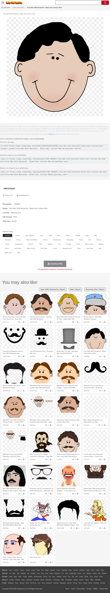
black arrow (89, 244)
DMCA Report (9, 188)
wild (95, 235)
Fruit (39, 583)
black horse (31, 248)
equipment (19, 244)
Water (88, 570)
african (7, 244)
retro (7, 248)
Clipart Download (18, 7)
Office (92, 580)
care (78, 244)
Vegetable (63, 583)
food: (4, 583)
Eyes (53, 576)
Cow (38, 573)
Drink (27, 583)
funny (18, 240)
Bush (92, 570)
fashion (31, 244)
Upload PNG (103, 589)
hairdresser (57, 240)
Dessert (22, 583)
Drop (102, 570)
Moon (70, 570)
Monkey (89, 573)
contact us (51, 134)
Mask (10, 576)
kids (58, 235)
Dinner (75, 583)
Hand (101, 576)
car (89, 240)
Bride (19, 576)
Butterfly (23, 573)
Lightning (64, 570)
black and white (31, 240)
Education (49, 580)
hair (87, 235)
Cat (28, 573)
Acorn (10, 570)
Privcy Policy (81, 589)
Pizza (80, 583)
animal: (5, 573)
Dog (42, 573)
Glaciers (52, 570)
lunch (55, 248)
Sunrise (75, 570)
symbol (7, 235)
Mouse (95, 573)
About (67, 589)
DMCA (95, 589)
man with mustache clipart (52, 289)
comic (18, 235)
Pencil (42, 580)
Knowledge (68, 580)
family (25, 576)
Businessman (38, 576)
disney (77, 235)
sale (100, 248)
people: (5, 576)
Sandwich (49, 583)
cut (59, 244)
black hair (8, 252)
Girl (73, 576)
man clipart (75, 289)
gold (50, 235)
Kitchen (69, 583)
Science (81, 580)
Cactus (28, 570)
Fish (62, 573)
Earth (38, 570)
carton (45, 240)
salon (68, 235)
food (81, 240)
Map (62, 580)
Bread (90, 583)
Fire (42, 570)
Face (91, 576)
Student (11, 580)
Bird (18, 573)
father (81, 576)
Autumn (16, 570)
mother (30, 576)
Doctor (45, 576)
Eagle (51, 573)
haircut (98, 240)
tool (40, 244)
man (18, 252)
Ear (50, 576)
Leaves (22, 570)
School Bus (56, 580)
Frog (66, 573)
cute (41, 235)
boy (77, 576)
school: (5, 580)
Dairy (16, 583)
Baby (15, 576)
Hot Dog (102, 583)
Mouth (86, 576)
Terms (73, 589)
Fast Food (33, 583)
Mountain (82, 570)
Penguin (104, 573)
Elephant (57, 573)
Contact (89, 589)
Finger (96, 576)
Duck (46, 573)
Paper (87, 580)
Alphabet (97, 580)
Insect (79, 573)
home (64, 576)
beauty (101, 244)
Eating (85, 583)
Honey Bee (73, 573)
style (79, 248)
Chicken (33, 573)
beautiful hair (67, 248)
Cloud (97, 570)
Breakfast (11, 583)
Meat (43, 583)
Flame (47, 570)
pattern (50, 244)
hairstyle (8, 240)
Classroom (29, 580)
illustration (70, 240)
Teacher (17, 580)
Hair (69, 576)
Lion (83, 573)
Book (23, 580)
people (68, 244)
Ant (10, 573)
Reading (36, 580)
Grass (58, 570)
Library (75, 580)
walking (59, 576)
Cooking (96, 583)
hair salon (17, 248)
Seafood (55, 583)
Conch (33, 570)
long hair (89, 248)
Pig (99, 573)
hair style (44, 248)
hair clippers (29, 235)
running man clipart (95, 289)
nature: (5, 570)
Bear (14, 573)
